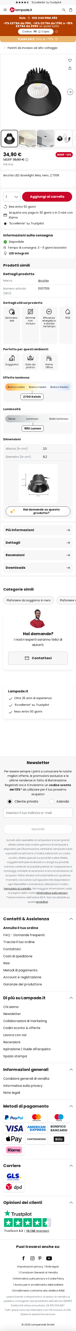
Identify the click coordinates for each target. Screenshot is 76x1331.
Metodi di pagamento (20, 970)
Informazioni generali (25, 1069)
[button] (9, 138)
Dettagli (13, 542)
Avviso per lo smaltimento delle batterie (39, 1284)
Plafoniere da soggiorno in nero (29, 600)
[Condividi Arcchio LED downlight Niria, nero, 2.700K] (70, 68)
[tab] (38, 951)
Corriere (12, 1165)
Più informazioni (20, 530)
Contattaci (12, 949)
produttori (42, 902)
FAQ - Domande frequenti (24, 935)
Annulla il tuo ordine (20, 928)
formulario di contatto (17, 888)
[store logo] (23, 10)
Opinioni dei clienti (22, 1202)
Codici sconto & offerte (21, 1028)
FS (35, 31)
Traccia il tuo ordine (19, 942)
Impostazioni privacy (30, 1266)
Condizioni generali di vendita (26, 1078)
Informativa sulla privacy (52, 893)
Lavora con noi (14, 1035)
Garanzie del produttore (22, 984)
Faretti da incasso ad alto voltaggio (33, 48)
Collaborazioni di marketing (25, 1021)
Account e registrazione (22, 977)
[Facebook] (26, 1258)
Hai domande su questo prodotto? (41, 511)
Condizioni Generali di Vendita (39, 1272)
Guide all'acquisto (37, 1049)
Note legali (11, 1092)
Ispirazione (11, 1049)
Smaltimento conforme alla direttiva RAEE (39, 1290)
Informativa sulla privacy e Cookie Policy (39, 1278)
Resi (6, 963)
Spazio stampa (15, 1056)
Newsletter (12, 1013)
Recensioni (15, 555)
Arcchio (43, 281)
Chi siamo (11, 1007)
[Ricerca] (64, 10)
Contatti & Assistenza (26, 919)
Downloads (15, 567)
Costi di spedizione (17, 956)
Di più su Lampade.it (24, 998)
